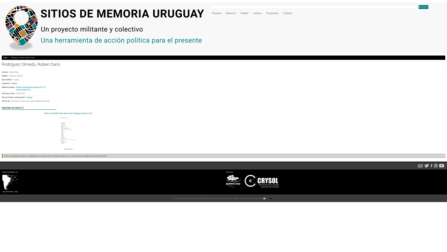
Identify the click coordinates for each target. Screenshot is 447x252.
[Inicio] (106, 27)
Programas (272, 13)
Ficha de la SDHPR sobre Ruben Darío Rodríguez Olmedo (65, 113)
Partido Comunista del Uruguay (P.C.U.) (31, 87)
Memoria (231, 13)
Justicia (257, 13)
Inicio (5, 58)
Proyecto (217, 13)
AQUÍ (104, 156)
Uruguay (29, 97)
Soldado (14, 83)
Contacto (287, 13)
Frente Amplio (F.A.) (23, 90)
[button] (68, 131)
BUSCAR (424, 7)
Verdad (244, 13)
